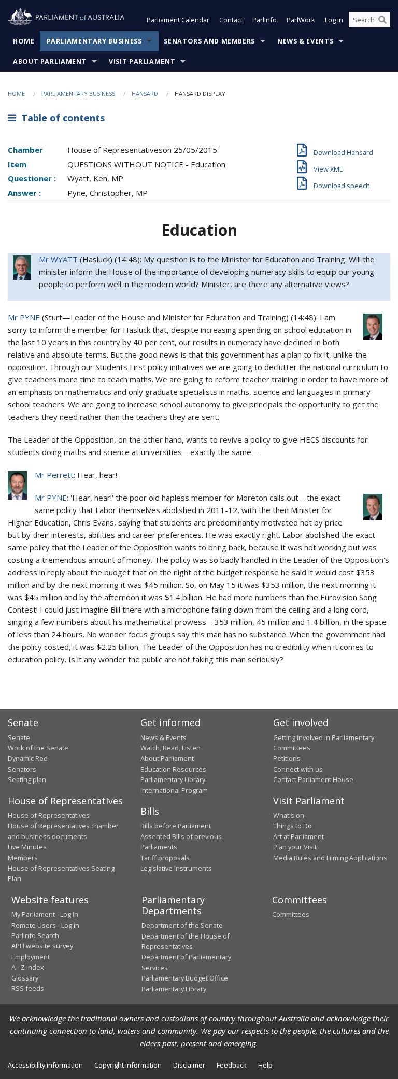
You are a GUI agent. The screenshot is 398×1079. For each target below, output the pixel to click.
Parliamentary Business (94, 41)
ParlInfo (264, 19)
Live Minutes (27, 846)
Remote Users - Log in (45, 925)
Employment (30, 956)
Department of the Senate (182, 925)
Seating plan (27, 779)
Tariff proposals (165, 857)
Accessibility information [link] (45, 1065)
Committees (290, 914)
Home (24, 41)
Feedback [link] (232, 1065)
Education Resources (173, 769)
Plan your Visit (295, 846)
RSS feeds (27, 988)
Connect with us (298, 769)
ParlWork (301, 19)
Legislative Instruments (176, 868)
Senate (19, 737)
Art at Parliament (298, 836)
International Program (174, 790)
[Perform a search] (382, 19)
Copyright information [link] (128, 1065)
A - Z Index (27, 967)
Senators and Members (209, 41)
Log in (334, 19)
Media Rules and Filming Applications (330, 857)
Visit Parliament (142, 61)
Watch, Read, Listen (170, 748)
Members (23, 857)
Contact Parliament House (313, 779)
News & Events (305, 41)
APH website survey (42, 945)
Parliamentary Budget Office (184, 978)
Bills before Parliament (175, 825)
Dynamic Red (28, 758)
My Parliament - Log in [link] (44, 914)
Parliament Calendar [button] (178, 19)
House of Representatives (49, 815)
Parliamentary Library (172, 779)
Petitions (287, 758)
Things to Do (292, 825)
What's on (288, 815)
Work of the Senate (38, 748)
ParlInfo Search (35, 935)
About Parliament (50, 61)
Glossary (24, 978)
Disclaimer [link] (189, 1065)
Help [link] (265, 1065)
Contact (231, 19)
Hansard (145, 93)
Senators (22, 769)
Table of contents (60, 117)
